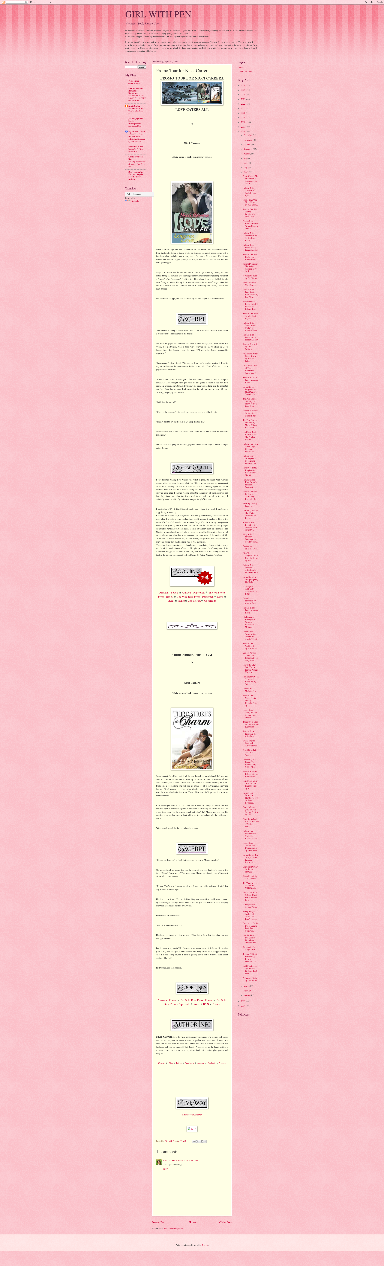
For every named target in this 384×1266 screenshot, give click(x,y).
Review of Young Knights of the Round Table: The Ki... (250, 471)
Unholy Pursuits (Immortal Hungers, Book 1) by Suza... (250, 656)
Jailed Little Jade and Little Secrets (250, 753)
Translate (135, 200)
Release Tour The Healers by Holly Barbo (250, 257)
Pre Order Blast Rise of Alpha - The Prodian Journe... (250, 435)
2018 (243, 122)
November (248, 139)
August (247, 153)
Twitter (179, 1063)
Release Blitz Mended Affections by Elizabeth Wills (250, 569)
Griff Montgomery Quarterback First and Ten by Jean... (250, 969)
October (247, 144)
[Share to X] (199, 1141)
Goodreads (210, 600)
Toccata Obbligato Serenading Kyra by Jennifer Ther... (250, 958)
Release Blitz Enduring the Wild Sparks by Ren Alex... (250, 293)
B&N (171, 600)
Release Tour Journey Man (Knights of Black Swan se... (250, 835)
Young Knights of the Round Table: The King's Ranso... (250, 915)
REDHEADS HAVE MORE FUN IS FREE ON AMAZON (137, 98)
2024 (243, 94)
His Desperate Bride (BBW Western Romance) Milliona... (249, 622)
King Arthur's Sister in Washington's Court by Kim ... (250, 538)
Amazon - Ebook (168, 592)
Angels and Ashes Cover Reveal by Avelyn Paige (250, 357)
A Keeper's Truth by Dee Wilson (250, 277)
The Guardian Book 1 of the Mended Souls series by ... (250, 526)
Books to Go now (135, 146)
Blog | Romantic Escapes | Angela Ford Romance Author (135, 175)
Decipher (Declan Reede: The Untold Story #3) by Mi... (250, 763)
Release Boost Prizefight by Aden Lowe (249, 734)
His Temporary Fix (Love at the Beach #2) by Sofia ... (251, 680)
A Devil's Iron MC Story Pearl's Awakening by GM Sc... (250, 179)
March (246, 986)
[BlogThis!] (196, 1141)
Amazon (200, 1063)
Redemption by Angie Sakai (249, 948)
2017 (243, 126)
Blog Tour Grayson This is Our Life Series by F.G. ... (250, 557)
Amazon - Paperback (193, 592)
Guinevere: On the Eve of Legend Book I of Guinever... (250, 927)
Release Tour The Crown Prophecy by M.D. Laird (250, 213)
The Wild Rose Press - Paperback (195, 596)
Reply (165, 1168)
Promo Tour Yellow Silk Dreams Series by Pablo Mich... (251, 846)
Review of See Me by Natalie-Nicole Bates (250, 413)
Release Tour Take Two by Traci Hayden (250, 316)
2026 (243, 85)
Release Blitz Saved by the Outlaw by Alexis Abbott (250, 326)
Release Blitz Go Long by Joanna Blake (250, 610)
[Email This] (193, 1141)
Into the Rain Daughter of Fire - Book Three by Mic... (250, 939)
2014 (243, 1005)
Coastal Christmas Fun (135, 112)
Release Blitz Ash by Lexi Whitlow (250, 347)
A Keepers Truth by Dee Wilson (250, 905)
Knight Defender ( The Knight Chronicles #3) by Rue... (250, 267)
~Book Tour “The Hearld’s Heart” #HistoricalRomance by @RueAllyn (136, 137)
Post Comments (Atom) (173, 1228)
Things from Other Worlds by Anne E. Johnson (251, 724)
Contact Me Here (245, 71)
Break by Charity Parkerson (250, 504)
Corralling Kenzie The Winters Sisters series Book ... (250, 514)
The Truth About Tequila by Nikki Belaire (250, 885)
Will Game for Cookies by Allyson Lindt (250, 743)
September (248, 149)
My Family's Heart (136, 131)
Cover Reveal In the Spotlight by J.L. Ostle (250, 579)
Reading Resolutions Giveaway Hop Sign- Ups (137, 164)
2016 (243, 131)
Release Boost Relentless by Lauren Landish (250, 247)
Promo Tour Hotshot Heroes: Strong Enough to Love (251, 225)
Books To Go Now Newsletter (135, 150)
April (246, 172)
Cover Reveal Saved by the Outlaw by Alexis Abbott (250, 635)
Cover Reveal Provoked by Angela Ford (249, 601)
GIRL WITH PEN (158, 14)
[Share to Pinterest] (205, 1141)
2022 (243, 103)
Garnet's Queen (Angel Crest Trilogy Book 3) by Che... (250, 811)
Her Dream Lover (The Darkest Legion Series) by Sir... (250, 784)
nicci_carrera (169, 1160)
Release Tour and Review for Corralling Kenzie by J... (250, 495)
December (248, 135)
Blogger (205, 1244)
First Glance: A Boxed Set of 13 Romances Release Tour (250, 305)
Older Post (225, 1222)
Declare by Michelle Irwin (250, 547)
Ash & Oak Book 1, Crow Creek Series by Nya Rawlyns (250, 896)
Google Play (194, 600)
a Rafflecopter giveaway (192, 1114)
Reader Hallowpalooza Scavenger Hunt (134, 123)
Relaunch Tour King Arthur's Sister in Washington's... (250, 483)
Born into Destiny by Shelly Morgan (250, 869)
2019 (243, 117)
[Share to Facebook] (202, 1141)
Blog (171, 1063)
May (246, 167)
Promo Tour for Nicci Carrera (249, 284)
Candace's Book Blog (135, 158)
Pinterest (222, 1063)
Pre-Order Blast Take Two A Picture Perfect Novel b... (250, 668)
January (247, 995)
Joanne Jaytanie (135, 118)
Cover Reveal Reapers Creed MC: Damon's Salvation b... (250, 390)
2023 (243, 99)
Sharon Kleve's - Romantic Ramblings (135, 91)
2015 (243, 1001)
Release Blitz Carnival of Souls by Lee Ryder (249, 191)
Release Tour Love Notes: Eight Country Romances (250, 447)
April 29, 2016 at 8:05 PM (187, 1160)
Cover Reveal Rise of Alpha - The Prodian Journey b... (250, 858)
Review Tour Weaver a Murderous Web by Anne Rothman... (250, 797)
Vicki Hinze (133, 80)
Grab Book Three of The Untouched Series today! (250, 369)
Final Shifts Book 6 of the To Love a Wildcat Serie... (251, 823)
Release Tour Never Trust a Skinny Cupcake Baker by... (250, 700)
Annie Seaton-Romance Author (136, 107)
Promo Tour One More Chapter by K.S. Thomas (250, 202)
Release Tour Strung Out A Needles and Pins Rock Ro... (250, 459)
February (248, 990)
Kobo (220, 596)
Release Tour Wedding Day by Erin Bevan (250, 646)
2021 (243, 108)
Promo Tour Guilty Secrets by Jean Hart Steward (250, 713)
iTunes (181, 600)
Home (192, 1222)
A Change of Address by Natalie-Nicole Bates (250, 590)
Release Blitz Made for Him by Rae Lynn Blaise (250, 237)
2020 (243, 112)
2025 (243, 89)
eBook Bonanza (134, 83)
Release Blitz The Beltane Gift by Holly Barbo (250, 774)
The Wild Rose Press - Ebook (196, 1000)
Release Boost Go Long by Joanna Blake (250, 380)
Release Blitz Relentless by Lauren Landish (250, 337)
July (246, 158)
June (246, 162)
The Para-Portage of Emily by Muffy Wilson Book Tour (250, 402)
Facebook (212, 1063)
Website (161, 1063)
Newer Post (159, 1222)
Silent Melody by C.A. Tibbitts (250, 877)
